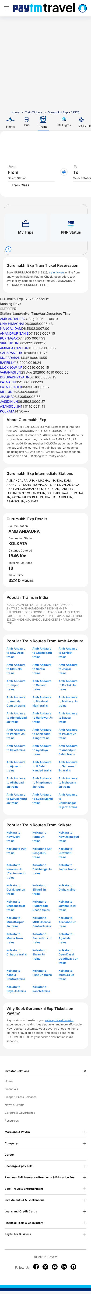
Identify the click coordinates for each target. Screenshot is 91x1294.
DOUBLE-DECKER (24, 612)
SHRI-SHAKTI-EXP (47, 604)
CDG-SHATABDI (46, 612)
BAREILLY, (67, 489)
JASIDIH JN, (65, 497)
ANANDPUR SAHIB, (20, 484)
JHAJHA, (50, 497)
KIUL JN (6, 392)
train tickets (56, 272)
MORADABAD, (50, 489)
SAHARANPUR (11, 353)
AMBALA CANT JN (14, 348)
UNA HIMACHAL (12, 324)
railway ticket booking (59, 1020)
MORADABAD (10, 358)
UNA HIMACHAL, (40, 480)
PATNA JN (8, 382)
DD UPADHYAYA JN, (60, 493)
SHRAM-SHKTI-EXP (47, 616)
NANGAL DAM (11, 328)
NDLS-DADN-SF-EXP (21, 604)
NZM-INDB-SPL (21, 619)
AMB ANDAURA (12, 319)
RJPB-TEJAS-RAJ (22, 616)
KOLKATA (7, 411)
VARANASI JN (10, 372)
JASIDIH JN (9, 401)
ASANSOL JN (10, 406)
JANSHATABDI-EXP (33, 608)
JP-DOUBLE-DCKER (45, 619)
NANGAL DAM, (61, 480)
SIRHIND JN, (58, 484)
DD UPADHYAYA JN (15, 377)
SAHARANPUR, (30, 489)
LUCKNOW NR (11, 367)
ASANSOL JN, (16, 501)
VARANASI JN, (37, 493)
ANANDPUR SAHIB (14, 333)
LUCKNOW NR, (17, 493)
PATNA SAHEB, (22, 497)
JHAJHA (6, 397)
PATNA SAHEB (11, 387)
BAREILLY (7, 363)
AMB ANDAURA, (18, 480)
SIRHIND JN (9, 343)
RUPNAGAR (9, 338)
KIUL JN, (38, 497)
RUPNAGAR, (41, 484)
